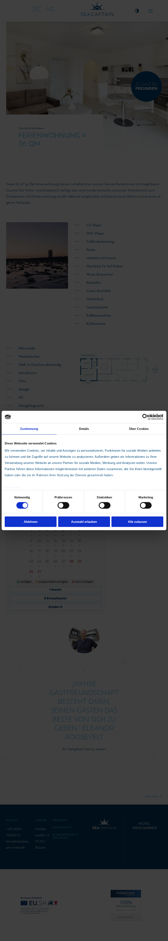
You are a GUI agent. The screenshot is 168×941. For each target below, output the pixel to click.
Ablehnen (30, 521)
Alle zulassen (137, 521)
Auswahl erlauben (84, 521)
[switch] (63, 505)
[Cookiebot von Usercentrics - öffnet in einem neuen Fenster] (145, 417)
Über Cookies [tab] (139, 428)
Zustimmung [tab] (29, 428)
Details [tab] (84, 428)
